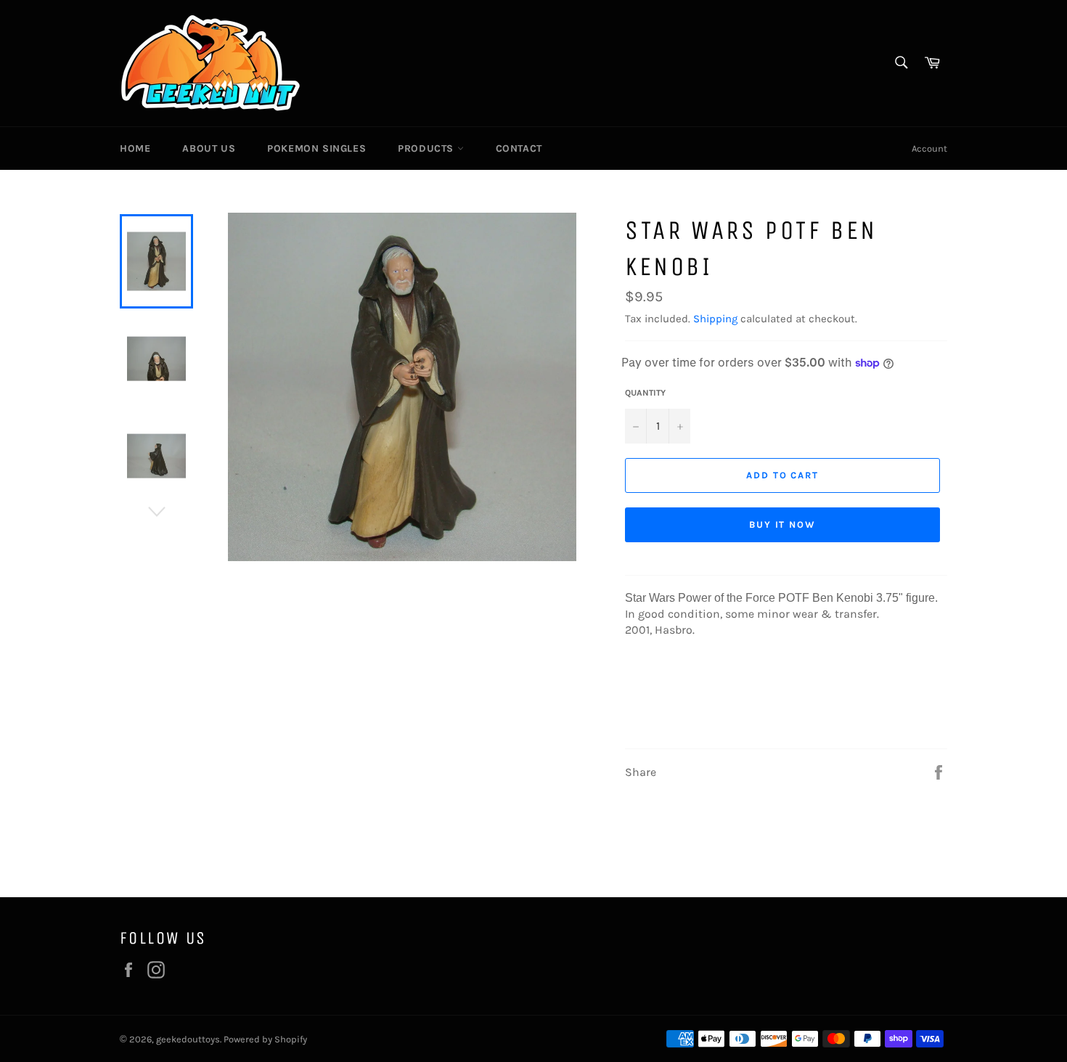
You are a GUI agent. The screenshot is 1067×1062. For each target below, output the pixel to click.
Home (135, 148)
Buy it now (783, 524)
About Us (208, 148)
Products (427, 148)
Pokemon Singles (316, 148)
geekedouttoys (188, 1039)
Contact (519, 148)
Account (929, 148)
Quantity (645, 393)
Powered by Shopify (265, 1039)
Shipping (715, 318)
